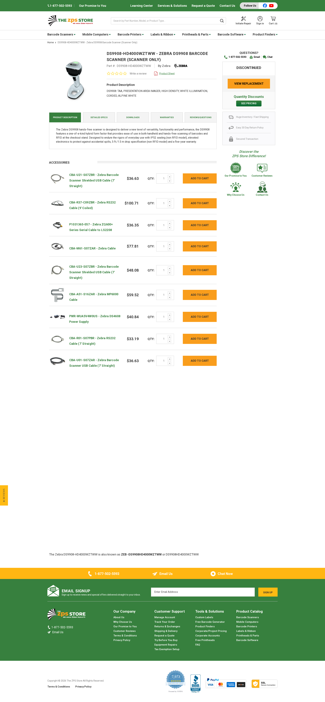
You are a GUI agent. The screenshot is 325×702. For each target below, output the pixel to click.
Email (257, 57)
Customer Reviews (124, 631)
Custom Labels (204, 617)
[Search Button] (221, 20)
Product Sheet (167, 73)
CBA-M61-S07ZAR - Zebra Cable (92, 248)
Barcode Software (231, 34)
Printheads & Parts (195, 34)
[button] (4, 495)
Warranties (167, 117)
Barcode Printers (130, 34)
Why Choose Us (122, 621)
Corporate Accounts (207, 635)
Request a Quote (203, 5)
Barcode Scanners (60, 34)
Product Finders (264, 34)
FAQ (197, 644)
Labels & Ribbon (162, 34)
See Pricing (249, 103)
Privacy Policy (121, 640)
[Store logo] (66, 615)
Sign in (260, 23)
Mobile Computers (95, 34)
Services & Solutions (172, 5)
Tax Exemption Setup (166, 649)
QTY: (151, 178)
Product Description (65, 117)
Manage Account (164, 617)
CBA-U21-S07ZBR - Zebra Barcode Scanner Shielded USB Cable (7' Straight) (94, 180)
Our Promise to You (92, 5)
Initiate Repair (243, 23)
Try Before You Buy (165, 640)
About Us (118, 617)
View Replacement (249, 83)
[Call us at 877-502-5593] (49, 627)
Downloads (132, 117)
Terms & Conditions (125, 635)
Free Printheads (205, 640)
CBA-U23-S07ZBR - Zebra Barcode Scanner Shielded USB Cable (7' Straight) (94, 272)
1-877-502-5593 (237, 57)
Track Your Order (164, 621)
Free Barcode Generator (210, 621)
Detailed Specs (99, 117)
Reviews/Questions (200, 117)
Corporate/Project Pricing (211, 631)
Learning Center (141, 5)
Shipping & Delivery (165, 631)
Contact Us (227, 5)
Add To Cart (200, 178)
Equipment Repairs (165, 644)
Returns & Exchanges (167, 626)
